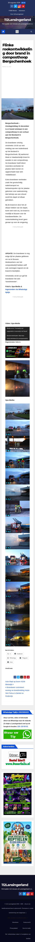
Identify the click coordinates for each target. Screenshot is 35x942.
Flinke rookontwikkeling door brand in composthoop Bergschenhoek (17, 53)
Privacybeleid (14, 928)
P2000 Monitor (13, 10)
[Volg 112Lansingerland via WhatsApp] (17, 352)
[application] (17, 334)
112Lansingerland (17, 20)
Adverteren (22, 10)
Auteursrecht (27, 922)
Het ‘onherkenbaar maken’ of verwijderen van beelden (18, 936)
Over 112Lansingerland (16, 14)
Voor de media (26, 928)
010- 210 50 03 (22, 726)
